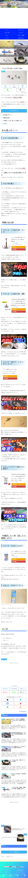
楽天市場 (14, 249)
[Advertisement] (14, 18)
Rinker (17, 306)
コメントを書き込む (14, 852)
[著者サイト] (7, 699)
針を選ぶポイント (7, 115)
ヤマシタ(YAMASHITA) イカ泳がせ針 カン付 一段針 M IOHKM (18, 239)
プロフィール (7, 872)
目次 (12, 110)
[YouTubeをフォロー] (20, 703)
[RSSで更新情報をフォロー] (20, 706)
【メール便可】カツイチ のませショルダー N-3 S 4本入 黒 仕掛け (18, 553)
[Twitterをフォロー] (20, 699)
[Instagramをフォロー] (7, 703)
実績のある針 (6, 117)
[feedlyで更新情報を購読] (7, 706)
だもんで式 (4, 659)
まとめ (5, 123)
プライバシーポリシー (20, 872)
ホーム (7, 870)
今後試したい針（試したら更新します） (13, 120)
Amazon (14, 247)
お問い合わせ (20, 870)
